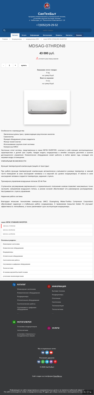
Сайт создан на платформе (47, 376)
